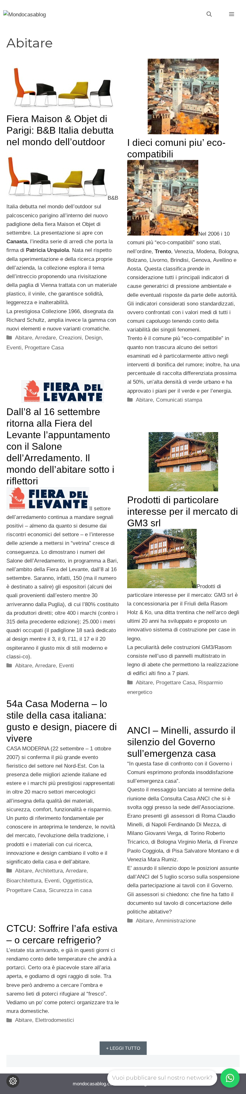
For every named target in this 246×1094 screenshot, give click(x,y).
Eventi (13, 348)
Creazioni (70, 338)
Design (93, 338)
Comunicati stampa (179, 400)
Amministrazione (176, 921)
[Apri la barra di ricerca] (209, 14)
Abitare (23, 338)
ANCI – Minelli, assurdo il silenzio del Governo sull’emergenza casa (181, 742)
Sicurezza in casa (70, 890)
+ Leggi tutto (123, 1048)
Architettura (49, 871)
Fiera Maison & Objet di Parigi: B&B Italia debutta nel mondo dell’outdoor (60, 130)
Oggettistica (77, 881)
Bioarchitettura (23, 881)
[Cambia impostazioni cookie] (12, 1081)
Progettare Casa (44, 348)
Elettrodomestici (54, 1020)
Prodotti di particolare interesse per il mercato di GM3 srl (182, 511)
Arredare (45, 338)
